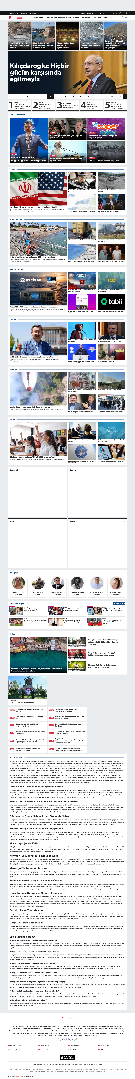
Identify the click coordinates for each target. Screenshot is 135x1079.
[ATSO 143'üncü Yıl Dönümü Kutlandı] (27, 687)
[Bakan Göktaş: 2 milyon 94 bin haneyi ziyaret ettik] (67, 152)
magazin (91, 820)
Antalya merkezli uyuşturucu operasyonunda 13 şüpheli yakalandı (45, 106)
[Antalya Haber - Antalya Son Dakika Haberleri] (16, 17)
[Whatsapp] (75, 1039)
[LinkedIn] (69, 1039)
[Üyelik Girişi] (125, 13)
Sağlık (104, 17)
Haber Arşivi (104, 1050)
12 (96, 96)
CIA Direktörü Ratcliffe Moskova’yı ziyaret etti (94, 106)
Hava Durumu (45, 1045)
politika (49, 820)
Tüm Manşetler (44, 1050)
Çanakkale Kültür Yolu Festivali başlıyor (70, 106)
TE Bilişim (19, 1076)
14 (112, 96)
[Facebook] (59, 1039)
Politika (54, 17)
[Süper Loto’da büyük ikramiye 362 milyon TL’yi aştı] (106, 128)
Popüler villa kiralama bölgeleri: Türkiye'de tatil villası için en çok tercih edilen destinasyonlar (69, 741)
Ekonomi (61, 17)
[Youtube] (72, 1039)
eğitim (75, 820)
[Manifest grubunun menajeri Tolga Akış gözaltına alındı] (67, 128)
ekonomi (55, 820)
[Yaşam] (124, 521)
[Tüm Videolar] (124, 634)
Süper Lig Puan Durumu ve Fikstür (20, 1050)
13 (104, 96)
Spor (110, 17)
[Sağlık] (124, 470)
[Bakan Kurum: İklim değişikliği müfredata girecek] (29, 140)
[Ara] (122, 17)
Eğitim (87, 17)
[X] (62, 1039)
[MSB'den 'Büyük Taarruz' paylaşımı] (106, 152)
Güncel (69, 17)
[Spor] (64, 521)
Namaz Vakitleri (75, 1045)
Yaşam (73, 521)
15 (120, 96)
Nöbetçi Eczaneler (15, 1045)
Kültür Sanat (96, 17)
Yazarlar (34, 13)
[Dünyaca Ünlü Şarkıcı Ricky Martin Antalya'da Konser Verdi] (77, 666)
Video (25, 13)
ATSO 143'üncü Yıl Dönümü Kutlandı (22, 702)
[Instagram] (65, 1039)
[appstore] (67, 1057)
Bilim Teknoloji (78, 17)
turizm (61, 820)
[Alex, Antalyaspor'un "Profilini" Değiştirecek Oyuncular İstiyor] (77, 654)
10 (81, 96)
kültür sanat (82, 820)
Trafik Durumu (105, 1045)
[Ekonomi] (64, 470)
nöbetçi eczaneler (52, 901)
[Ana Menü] (126, 17)
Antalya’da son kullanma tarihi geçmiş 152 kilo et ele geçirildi (118, 106)
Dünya (47, 17)
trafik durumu (70, 901)
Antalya (41, 102)
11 (89, 96)
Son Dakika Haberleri (76, 1050)
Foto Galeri (14, 13)
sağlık (70, 820)
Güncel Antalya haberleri (75, 810)
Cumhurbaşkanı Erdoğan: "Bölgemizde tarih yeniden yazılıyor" (22, 106)
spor (65, 820)
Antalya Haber (38, 17)
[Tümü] (124, 573)
